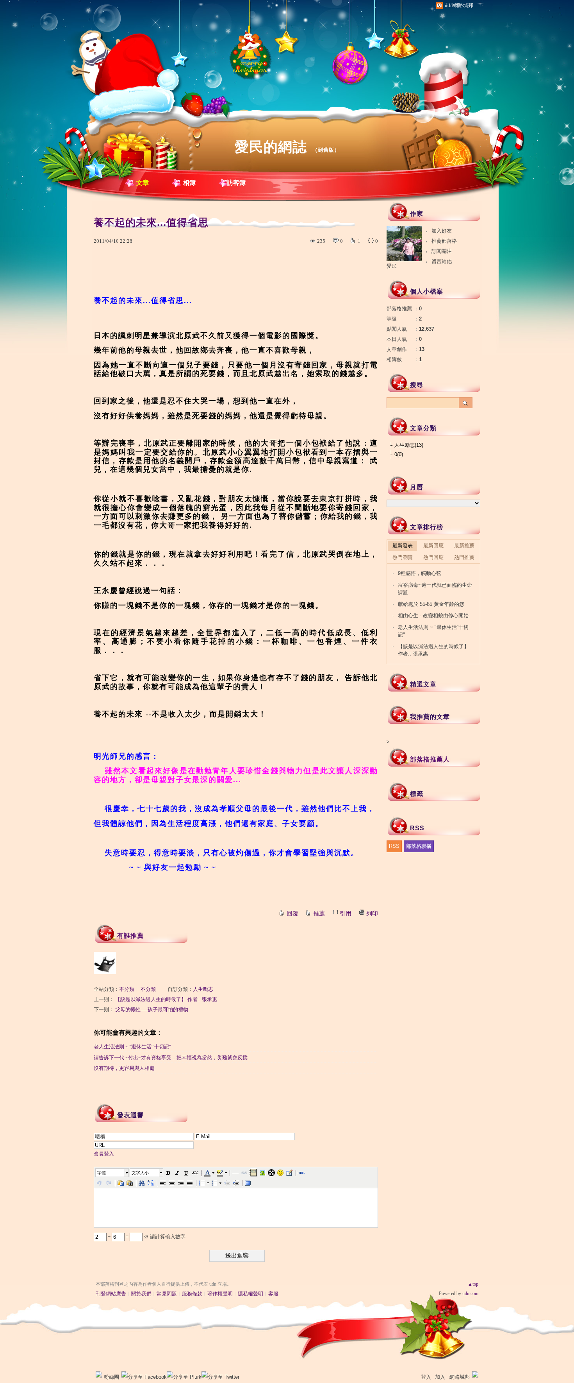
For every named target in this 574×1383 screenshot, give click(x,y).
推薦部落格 (444, 241)
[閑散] (105, 963)
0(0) (398, 454)
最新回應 (433, 545)
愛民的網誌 (271, 147)
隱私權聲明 (250, 1294)
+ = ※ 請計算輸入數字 (146, 1237)
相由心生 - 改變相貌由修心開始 (433, 615)
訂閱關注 (441, 251)
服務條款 (192, 1294)
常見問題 (167, 1294)
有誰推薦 (130, 935)
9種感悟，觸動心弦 (419, 573)
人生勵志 (203, 989)
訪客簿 (236, 182)
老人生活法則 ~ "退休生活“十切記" (132, 1047)
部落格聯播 (418, 846)
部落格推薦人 (430, 759)
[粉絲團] (99, 1374)
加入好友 (441, 231)
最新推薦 (464, 545)
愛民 (392, 266)
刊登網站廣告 (111, 1294)
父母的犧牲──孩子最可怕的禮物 (151, 1009)
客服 (273, 1294)
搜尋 (465, 402)
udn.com (470, 1293)
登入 (426, 1377)
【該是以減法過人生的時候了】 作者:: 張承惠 (166, 999)
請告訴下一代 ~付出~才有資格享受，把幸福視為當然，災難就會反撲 (171, 1058)
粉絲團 (111, 1377)
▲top (473, 1284)
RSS (394, 846)
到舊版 (326, 150)
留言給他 (441, 261)
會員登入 (104, 1154)
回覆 (292, 913)
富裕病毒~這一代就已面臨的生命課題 (435, 589)
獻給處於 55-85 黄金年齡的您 (431, 604)
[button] (112, 1172)
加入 (440, 1377)
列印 (372, 913)
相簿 (189, 182)
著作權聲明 (220, 1294)
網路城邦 (459, 1377)
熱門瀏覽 (402, 557)
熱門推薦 (464, 557)
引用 (345, 913)
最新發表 (402, 545)
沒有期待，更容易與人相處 (124, 1068)
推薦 (319, 913)
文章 (142, 182)
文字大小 (140, 1172)
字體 (101, 1172)
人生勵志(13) (408, 445)
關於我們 (141, 1294)
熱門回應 (433, 557)
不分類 (126, 989)
